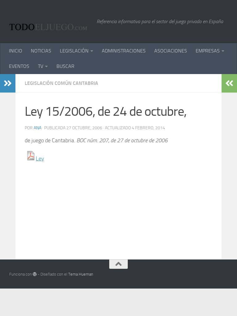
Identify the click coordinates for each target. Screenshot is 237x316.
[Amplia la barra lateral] (7, 83)
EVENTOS (19, 66)
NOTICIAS (41, 51)
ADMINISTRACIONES (124, 51)
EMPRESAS (208, 51)
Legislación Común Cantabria (61, 83)
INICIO (15, 51)
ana (37, 128)
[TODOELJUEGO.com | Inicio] (49, 21)
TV (40, 66)
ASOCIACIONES (170, 51)
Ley (40, 158)
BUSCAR (65, 66)
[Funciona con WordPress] (35, 274)
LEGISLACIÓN (74, 51)
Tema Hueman (80, 274)
